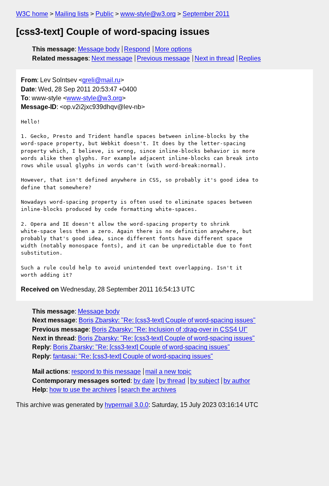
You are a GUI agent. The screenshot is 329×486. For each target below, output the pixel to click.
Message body (99, 49)
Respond (137, 49)
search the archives (148, 389)
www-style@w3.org (148, 13)
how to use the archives (82, 389)
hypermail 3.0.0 (126, 404)
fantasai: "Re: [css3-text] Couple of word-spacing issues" (133, 356)
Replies (250, 58)
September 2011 (206, 13)
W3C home (32, 13)
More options (173, 49)
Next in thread (214, 58)
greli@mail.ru (101, 80)
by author (236, 380)
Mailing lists (72, 13)
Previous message (163, 58)
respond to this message (106, 371)
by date (144, 380)
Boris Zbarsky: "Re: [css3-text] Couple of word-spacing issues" (167, 320)
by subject (204, 380)
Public (104, 13)
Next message (111, 58)
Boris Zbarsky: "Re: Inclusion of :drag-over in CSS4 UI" (170, 329)
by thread (172, 380)
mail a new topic (168, 371)
